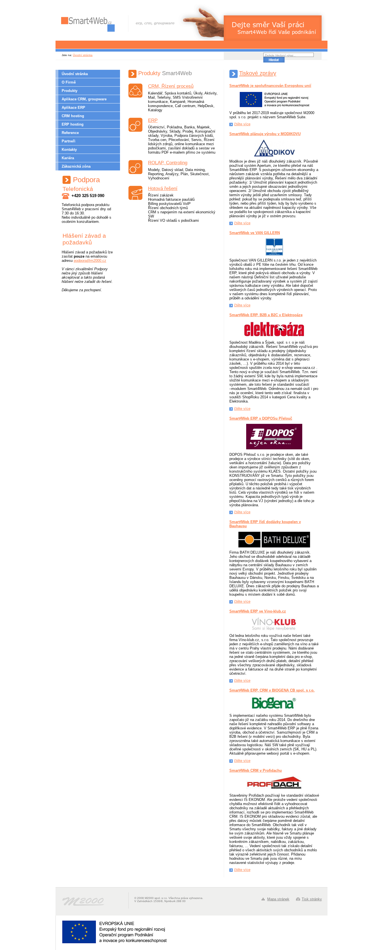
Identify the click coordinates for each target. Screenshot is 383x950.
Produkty (69, 91)
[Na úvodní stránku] (88, 24)
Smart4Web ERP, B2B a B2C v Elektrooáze (266, 315)
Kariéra (68, 158)
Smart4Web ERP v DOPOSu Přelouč (260, 418)
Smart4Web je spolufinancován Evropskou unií (270, 86)
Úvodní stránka (83, 55)
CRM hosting (73, 116)
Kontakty (69, 149)
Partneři (68, 141)
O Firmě (69, 82)
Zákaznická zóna (76, 166)
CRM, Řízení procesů (170, 86)
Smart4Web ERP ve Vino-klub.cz (257, 611)
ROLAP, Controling (167, 162)
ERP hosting (73, 124)
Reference (70, 133)
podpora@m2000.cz (90, 260)
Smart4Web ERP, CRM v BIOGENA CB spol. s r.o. (272, 690)
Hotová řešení (162, 188)
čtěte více (242, 124)
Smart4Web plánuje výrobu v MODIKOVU (265, 134)
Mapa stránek (278, 899)
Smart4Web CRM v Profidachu (255, 770)
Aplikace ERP (73, 107)
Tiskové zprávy (257, 73)
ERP (153, 120)
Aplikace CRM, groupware (84, 99)
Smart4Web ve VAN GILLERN (254, 233)
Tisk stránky (312, 899)
